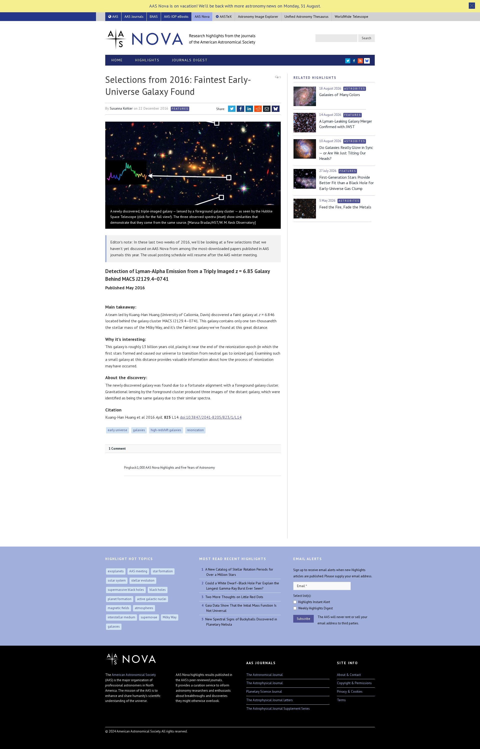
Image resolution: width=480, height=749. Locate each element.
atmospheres (144, 608)
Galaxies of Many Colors (339, 94)
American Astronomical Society (134, 675)
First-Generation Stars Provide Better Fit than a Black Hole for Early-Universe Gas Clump (346, 183)
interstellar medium (121, 617)
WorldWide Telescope (351, 16)
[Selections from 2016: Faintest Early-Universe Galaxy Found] (193, 164)
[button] (472, 6)
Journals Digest (190, 60)
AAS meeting (138, 571)
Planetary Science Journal (264, 691)
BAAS (154, 16)
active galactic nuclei (151, 599)
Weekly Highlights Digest (315, 608)
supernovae (149, 617)
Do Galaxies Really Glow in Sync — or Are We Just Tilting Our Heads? (346, 153)
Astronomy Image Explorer (258, 16)
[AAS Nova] (180, 38)
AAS (114, 16)
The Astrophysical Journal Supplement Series (278, 708)
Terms (341, 700)
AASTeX (225, 16)
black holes (158, 590)
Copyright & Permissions (354, 683)
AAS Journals (134, 16)
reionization (195, 430)
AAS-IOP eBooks (176, 16)
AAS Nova (202, 16)
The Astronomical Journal (264, 675)
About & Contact (349, 675)
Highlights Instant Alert (314, 602)
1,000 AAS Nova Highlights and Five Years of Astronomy (176, 467)
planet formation (120, 599)
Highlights (147, 60)
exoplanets (116, 571)
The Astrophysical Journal (264, 683)
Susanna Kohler (121, 108)
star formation (163, 571)
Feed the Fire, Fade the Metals (345, 206)
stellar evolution (142, 580)
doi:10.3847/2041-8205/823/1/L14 (211, 417)
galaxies (139, 430)
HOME (117, 60)
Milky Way (169, 617)
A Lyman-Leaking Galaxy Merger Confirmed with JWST (345, 124)
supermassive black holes (126, 590)
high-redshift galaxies (166, 430)
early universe (117, 430)
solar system (117, 580)
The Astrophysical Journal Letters (269, 700)
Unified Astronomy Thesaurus (306, 16)
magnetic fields (118, 608)
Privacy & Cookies (349, 691)
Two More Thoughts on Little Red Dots (234, 597)
